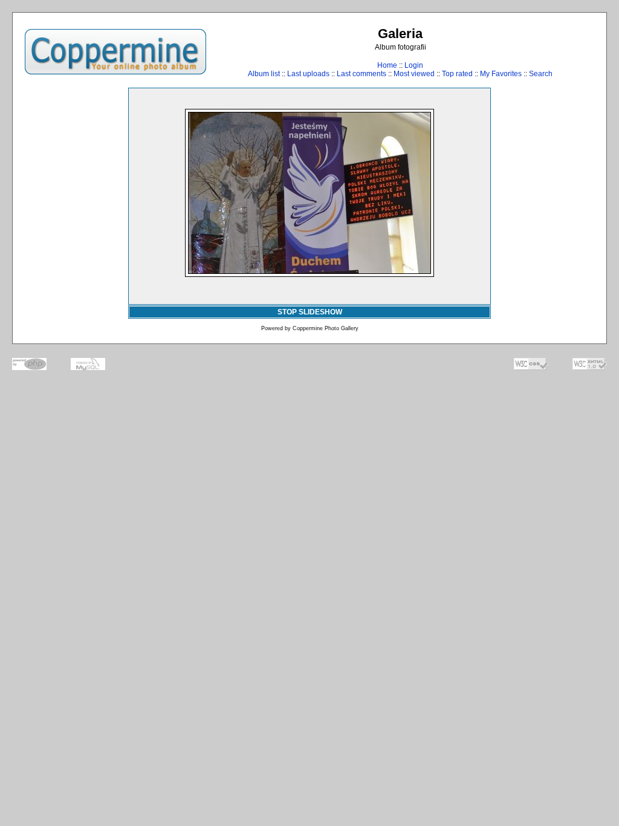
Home (387, 65)
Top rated (457, 74)
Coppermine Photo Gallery (325, 328)
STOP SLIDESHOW (309, 312)
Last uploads (308, 74)
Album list (264, 74)
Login (413, 65)
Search (541, 74)
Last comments (361, 74)
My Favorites (501, 74)
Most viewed (414, 74)
